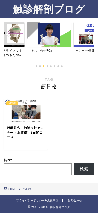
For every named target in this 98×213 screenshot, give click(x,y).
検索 (8, 160)
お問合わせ (75, 200)
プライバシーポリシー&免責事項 (37, 200)
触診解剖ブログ (49, 9)
